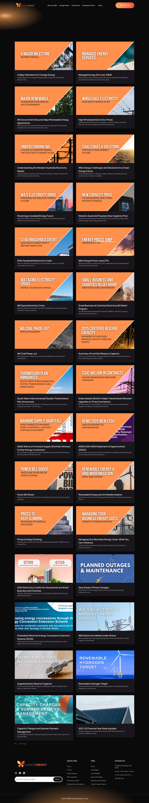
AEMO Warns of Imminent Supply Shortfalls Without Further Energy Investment (43, 448)
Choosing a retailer (73, 780)
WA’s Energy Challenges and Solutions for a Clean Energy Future (104, 169)
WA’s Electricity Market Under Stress (97, 635)
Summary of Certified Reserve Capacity (99, 353)
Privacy (69, 770)
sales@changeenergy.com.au (123, 775)
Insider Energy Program (98, 784)
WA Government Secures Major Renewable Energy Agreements (43, 121)
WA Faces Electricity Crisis (31, 305)
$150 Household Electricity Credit (34, 260)
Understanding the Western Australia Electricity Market (42, 169)
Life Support (95, 770)
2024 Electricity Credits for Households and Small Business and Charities (43, 589)
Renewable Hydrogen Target (93, 683)
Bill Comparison (72, 777)
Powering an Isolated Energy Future (35, 215)
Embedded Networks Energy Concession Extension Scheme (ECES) (43, 637)
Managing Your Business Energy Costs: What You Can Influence (104, 541)
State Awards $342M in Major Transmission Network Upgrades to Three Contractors (105, 400)
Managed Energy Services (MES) (95, 74)
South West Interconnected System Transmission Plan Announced (43, 400)
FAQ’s (93, 766)
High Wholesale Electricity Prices (96, 119)
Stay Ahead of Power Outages (94, 587)
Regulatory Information (98, 780)
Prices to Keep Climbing (29, 539)
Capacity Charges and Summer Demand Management (37, 730)
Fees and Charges (97, 777)
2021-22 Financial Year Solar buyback (97, 728)
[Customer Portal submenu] (95, 5)
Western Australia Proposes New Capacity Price (103, 215)
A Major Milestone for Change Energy (36, 74)
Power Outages (72, 773)
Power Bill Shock (25, 494)
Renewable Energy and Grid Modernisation (100, 494)
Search (57, 779)
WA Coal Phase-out (27, 353)
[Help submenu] (102, 5)
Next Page (22, 744)
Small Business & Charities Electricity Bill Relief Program (103, 307)
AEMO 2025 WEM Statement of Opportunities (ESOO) (102, 448)
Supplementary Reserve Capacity (34, 683)
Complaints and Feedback (75, 784)
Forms (69, 766)
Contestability (95, 773)
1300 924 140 (119, 778)
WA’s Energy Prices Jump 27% (94, 260)
